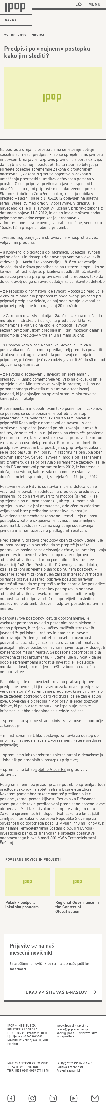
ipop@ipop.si (65, 1025)
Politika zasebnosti (70, 1067)
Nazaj (10, 20)
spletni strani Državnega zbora (65, 789)
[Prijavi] (95, 992)
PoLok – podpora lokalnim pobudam (22, 905)
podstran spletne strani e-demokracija (69, 754)
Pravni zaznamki (68, 1070)
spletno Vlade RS (50, 769)
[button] (79, 4)
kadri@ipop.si (66, 1033)
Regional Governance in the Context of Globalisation (77, 907)
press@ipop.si (66, 1029)
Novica (38, 35)
